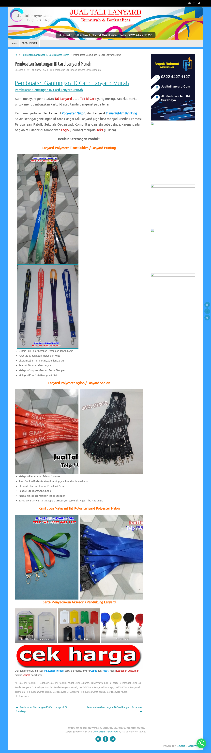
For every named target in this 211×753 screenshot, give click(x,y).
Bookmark (23, 696)
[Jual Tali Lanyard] (189, 3)
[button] (201, 743)
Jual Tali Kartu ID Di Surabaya (34, 683)
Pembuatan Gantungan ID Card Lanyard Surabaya (114, 707)
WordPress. (193, 746)
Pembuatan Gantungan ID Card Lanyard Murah (45, 55)
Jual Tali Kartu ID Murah (62, 683)
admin (21, 70)
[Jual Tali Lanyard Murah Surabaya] (194, 3)
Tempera (180, 746)
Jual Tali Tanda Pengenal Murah (61, 687)
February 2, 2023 (39, 70)
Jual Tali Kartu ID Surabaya (89, 683)
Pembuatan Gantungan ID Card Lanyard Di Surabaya (52, 692)
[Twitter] (198, 3)
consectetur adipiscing (105, 731)
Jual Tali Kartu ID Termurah (118, 683)
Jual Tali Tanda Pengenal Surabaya (95, 687)
